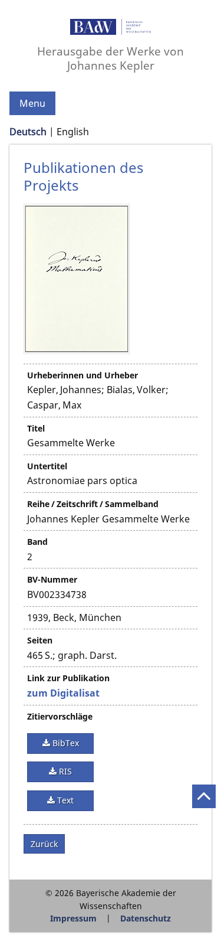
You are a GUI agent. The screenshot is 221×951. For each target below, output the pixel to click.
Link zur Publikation (68, 678)
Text (64, 800)
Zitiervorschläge (60, 716)
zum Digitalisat (63, 693)
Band (37, 541)
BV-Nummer (52, 579)
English (73, 131)
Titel (36, 428)
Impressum (73, 918)
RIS (64, 771)
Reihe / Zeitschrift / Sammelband (93, 503)
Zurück (44, 843)
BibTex (64, 743)
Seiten (39, 640)
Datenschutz (145, 918)
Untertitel (47, 466)
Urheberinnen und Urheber (82, 375)
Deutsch (28, 131)
